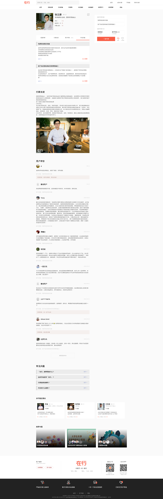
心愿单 (122, 40)
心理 (40, 7)
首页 (111, 2)
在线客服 (40, 467)
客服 (118, 40)
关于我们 (81, 493)
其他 (121, 7)
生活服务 (80, 7)
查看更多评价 (62, 355)
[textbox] (57, 3)
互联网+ (70, 7)
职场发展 (50, 7)
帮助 (88, 493)
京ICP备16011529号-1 (71, 497)
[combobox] (57, 3)
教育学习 (100, 7)
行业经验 (60, 7)
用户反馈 (49, 467)
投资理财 (110, 7)
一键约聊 (106, 39)
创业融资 (90, 7)
